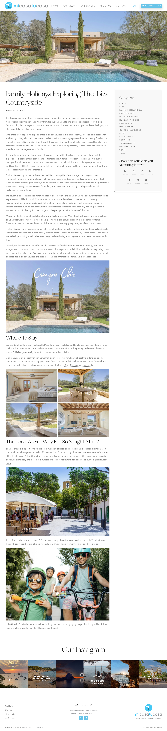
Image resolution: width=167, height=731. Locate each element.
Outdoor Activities (130, 130)
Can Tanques (51, 344)
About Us (105, 5)
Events (123, 106)
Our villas (69, 5)
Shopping (124, 140)
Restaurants (126, 136)
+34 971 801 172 (88, 713)
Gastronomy (126, 113)
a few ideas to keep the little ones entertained (35, 628)
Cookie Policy (10, 718)
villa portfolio (100, 344)
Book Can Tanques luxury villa (79, 365)
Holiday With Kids (129, 120)
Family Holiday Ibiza (130, 110)
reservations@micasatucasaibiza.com (83, 710)
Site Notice (9, 706)
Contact (121, 5)
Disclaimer (9, 710)
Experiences (87, 5)
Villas (122, 153)
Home (55, 5)
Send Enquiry (151, 6)
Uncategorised (127, 146)
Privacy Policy (10, 714)
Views (122, 150)
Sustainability (127, 143)
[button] (125, 173)
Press (122, 133)
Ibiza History (126, 123)
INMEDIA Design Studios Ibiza (32, 727)
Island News (126, 126)
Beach (22, 110)
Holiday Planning (129, 116)
